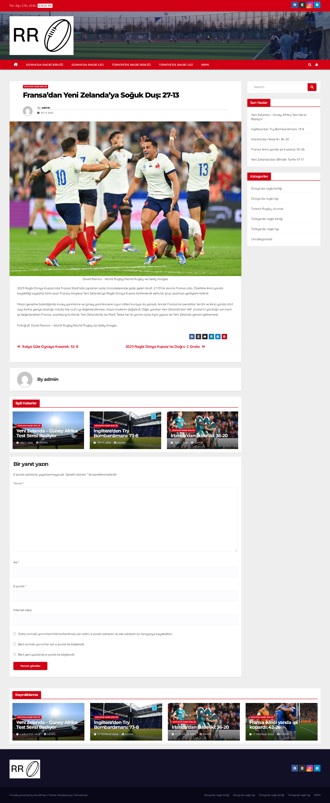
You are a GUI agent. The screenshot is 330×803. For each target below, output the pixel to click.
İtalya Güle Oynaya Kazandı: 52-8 (50, 346)
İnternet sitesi (22, 610)
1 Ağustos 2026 (30, 734)
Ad (16, 562)
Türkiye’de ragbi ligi (176, 64)
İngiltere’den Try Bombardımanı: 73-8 (116, 433)
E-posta (19, 586)
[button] (309, 65)
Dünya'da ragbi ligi (264, 198)
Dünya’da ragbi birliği (44, 64)
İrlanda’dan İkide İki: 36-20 (199, 435)
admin (46, 107)
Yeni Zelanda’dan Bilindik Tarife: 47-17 (277, 159)
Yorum (18, 483)
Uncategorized (261, 239)
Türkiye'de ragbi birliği (267, 219)
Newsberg (63, 795)
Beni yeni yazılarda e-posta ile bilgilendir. (46, 654)
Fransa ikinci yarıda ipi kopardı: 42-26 (278, 149)
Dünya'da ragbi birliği (35, 86)
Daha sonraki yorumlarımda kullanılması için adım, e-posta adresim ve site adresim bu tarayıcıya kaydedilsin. (95, 634)
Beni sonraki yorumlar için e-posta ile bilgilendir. (51, 644)
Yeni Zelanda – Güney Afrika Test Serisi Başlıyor (47, 433)
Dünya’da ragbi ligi (88, 64)
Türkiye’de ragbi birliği (131, 64)
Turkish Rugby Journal (267, 209)
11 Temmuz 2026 (108, 734)
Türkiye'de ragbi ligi (265, 229)
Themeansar (80, 795)
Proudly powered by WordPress (28, 795)
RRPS (205, 64)
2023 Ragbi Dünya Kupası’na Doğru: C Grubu (162, 346)
